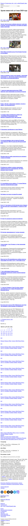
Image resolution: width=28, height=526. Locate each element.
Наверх (2, 435)
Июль (22, 341)
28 (6, 334)
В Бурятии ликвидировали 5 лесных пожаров (12, 232)
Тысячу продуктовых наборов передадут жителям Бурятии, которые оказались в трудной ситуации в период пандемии (14, 25)
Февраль (6, 341)
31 (11, 334)
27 (4, 334)
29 (8, 334)
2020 (1, 379)
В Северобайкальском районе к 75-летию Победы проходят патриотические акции (13, 184)
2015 (1, 415)
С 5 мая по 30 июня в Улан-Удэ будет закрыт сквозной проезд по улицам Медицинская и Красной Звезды (12, 289)
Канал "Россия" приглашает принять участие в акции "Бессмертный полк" (13, 104)
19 (3, 333)
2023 (1, 358)
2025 (1, 343)
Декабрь (20, 348)
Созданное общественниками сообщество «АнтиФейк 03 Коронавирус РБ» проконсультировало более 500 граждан (11, 116)
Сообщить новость (5, 520)
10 (11, 330)
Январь (2, 341)
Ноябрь (15, 348)
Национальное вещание (10, 438)
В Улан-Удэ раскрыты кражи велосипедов (12, 218)
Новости (3, 3)
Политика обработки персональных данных (11, 483)
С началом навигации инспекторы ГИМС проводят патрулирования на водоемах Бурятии (13, 91)
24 (11, 333)
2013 (1, 429)
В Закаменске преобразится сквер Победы (11, 129)
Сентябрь (6, 348)
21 (6, 333)
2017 (1, 401)
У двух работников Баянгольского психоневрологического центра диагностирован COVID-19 (13, 273)
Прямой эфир (19, 3)
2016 (1, 408)
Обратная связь (4, 439)
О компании (19, 438)
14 (6, 331)
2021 (1, 372)
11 (1, 331)
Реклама (24, 438)
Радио (2, 438)
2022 (1, 365)
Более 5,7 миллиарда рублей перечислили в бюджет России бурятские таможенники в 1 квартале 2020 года (14, 206)
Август (2, 348)
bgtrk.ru (4, 476)
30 (10, 334)
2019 (1, 386)
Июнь (19, 341)
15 (8, 331)
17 (11, 331)
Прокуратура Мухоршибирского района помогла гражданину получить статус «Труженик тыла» (13, 260)
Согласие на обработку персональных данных (12, 484)
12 (3, 331)
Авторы (2, 488)
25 (1, 334)
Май (17, 341)
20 (4, 333)
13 (4, 331)
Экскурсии (21, 439)
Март (10, 341)
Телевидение (8, 3)
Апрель (13, 341)
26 (3, 334)
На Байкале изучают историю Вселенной (11, 194)
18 (1, 333)
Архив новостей (5, 486)
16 (10, 331)
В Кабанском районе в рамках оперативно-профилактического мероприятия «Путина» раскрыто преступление (12, 169)
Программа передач (13, 439)
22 (8, 333)
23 (10, 333)
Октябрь (11, 348)
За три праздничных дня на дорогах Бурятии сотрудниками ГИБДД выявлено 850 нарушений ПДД (13, 142)
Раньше (7, 319)
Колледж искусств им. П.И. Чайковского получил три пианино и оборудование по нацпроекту (13, 305)
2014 (1, 422)
